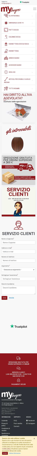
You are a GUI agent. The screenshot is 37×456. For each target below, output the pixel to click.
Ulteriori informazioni (15, 453)
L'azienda (4, 420)
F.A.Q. (15, 420)
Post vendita (18, 423)
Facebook (31, 420)
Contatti (16, 426)
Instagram (31, 423)
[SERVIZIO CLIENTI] (18, 202)
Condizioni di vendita (6, 429)
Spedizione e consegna (6, 434)
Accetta (5, 453)
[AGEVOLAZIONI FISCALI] (18, 107)
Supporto (17, 417)
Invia (4, 298)
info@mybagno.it (6, 3)
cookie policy (6, 449)
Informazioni (6, 417)
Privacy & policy (4, 424)
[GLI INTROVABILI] (18, 139)
